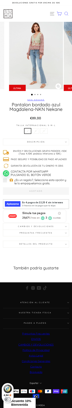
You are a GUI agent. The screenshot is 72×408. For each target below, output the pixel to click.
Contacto (36, 366)
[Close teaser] (36, 397)
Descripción (36, 142)
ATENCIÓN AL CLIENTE (35, 302)
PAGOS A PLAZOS (35, 323)
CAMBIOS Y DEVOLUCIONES (35, 344)
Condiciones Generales (36, 361)
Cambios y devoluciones (36, 226)
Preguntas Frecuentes (36, 333)
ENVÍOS (36, 339)
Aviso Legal (36, 355)
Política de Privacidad (36, 350)
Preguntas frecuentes (36, 233)
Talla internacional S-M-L (35, 125)
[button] (19, 403)
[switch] (8, 399)
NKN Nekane (36, 100)
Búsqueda (36, 372)
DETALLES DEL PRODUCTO (36, 244)
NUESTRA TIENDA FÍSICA (35, 313)
